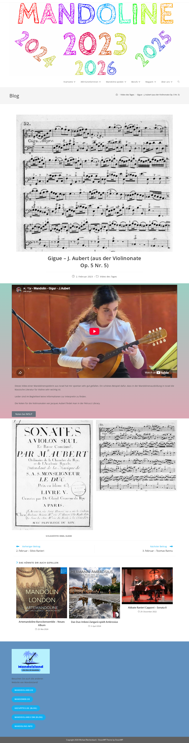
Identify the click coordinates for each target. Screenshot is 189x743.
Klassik (69, 536)
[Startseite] (117, 94)
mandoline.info (23, 726)
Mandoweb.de (22, 699)
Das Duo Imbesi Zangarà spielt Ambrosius (94, 622)
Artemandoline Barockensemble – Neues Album (42, 623)
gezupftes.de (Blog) (26, 708)
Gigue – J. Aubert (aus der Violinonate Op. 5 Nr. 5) (158, 94)
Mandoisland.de (24, 690)
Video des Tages (108, 276)
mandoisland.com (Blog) (29, 717)
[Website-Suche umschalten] (178, 81)
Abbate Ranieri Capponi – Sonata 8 (147, 607)
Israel (62, 536)
